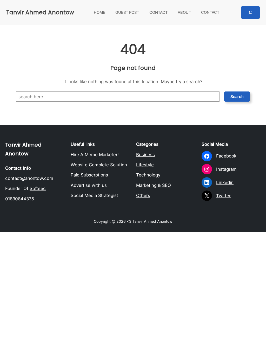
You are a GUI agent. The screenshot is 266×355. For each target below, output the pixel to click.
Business (145, 154)
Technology (148, 175)
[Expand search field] (250, 12)
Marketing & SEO (153, 185)
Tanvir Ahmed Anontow (40, 12)
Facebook (226, 156)
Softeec (38, 188)
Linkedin (225, 182)
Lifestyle (145, 164)
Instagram (226, 169)
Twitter (223, 195)
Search (237, 96)
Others (143, 195)
